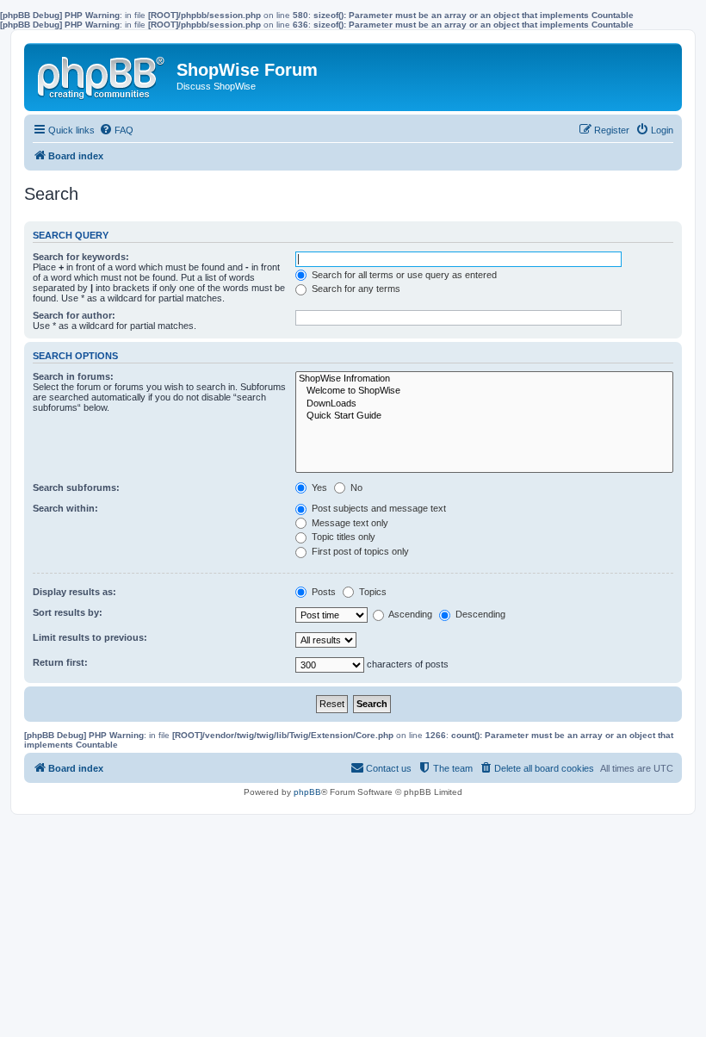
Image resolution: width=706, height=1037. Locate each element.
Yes (318, 487)
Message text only (348, 523)
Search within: (65, 508)
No (355, 487)
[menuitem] (116, 130)
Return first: (60, 662)
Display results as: (74, 592)
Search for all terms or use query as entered (403, 275)
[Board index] (102, 74)
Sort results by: (67, 612)
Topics (371, 592)
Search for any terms (354, 288)
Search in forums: (73, 376)
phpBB (307, 792)
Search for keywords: (81, 256)
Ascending (409, 614)
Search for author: (74, 315)
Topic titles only (342, 536)
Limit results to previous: (90, 637)
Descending (479, 614)
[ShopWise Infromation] (484, 379)
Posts (322, 592)
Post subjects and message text (377, 508)
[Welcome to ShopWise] (484, 391)
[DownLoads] (484, 404)
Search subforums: (76, 487)
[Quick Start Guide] (484, 416)
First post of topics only (359, 551)
